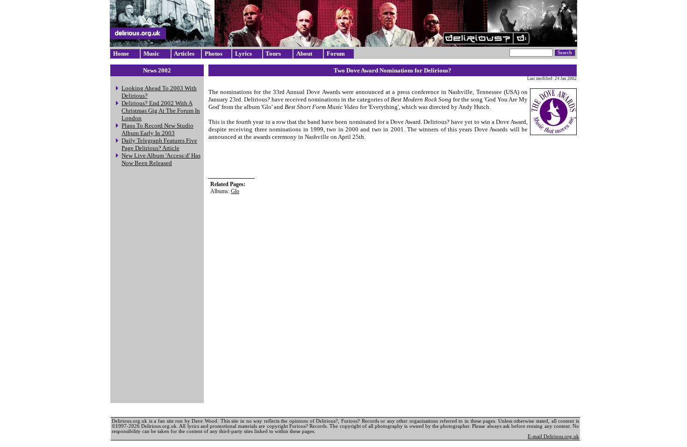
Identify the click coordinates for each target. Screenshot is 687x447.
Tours (273, 53)
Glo (235, 191)
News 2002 (157, 70)
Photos (213, 53)
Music (151, 53)
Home (121, 53)
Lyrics (243, 53)
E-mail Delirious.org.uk (553, 436)
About (304, 53)
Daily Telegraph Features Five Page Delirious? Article (159, 144)
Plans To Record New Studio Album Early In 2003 (157, 129)
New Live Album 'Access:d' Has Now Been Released (161, 159)
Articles (184, 53)
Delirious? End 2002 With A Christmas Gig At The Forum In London (161, 111)
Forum (336, 53)
